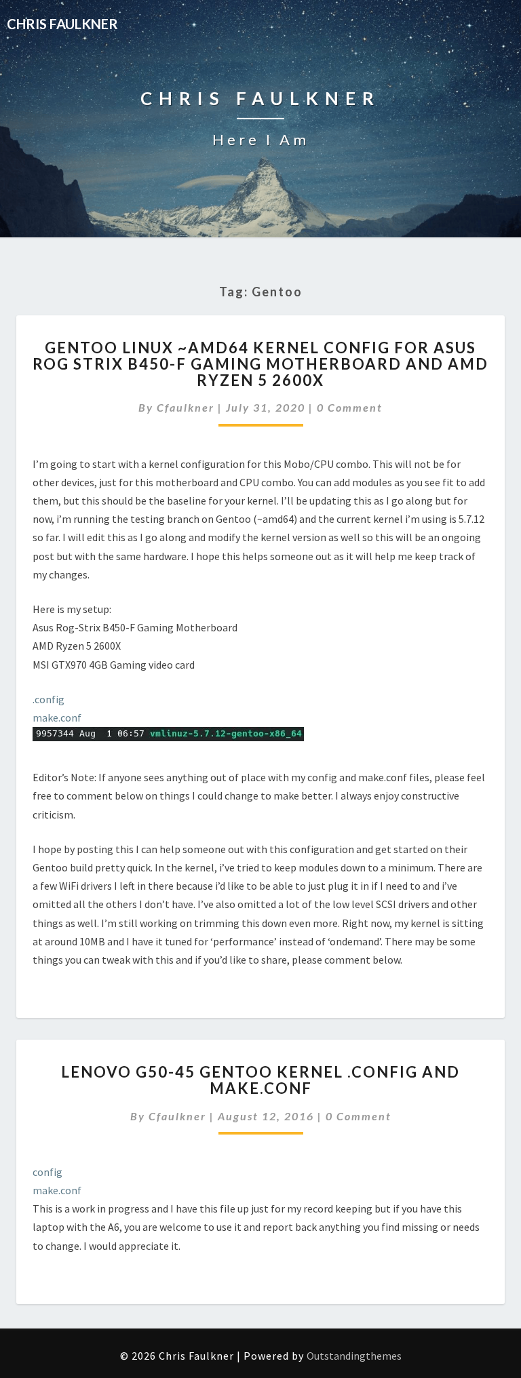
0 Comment (350, 407)
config (47, 1172)
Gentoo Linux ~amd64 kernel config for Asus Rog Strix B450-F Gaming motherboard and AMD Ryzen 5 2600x (260, 363)
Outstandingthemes (354, 1355)
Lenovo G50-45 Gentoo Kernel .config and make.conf (260, 1080)
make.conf (57, 717)
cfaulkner (185, 407)
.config (48, 699)
